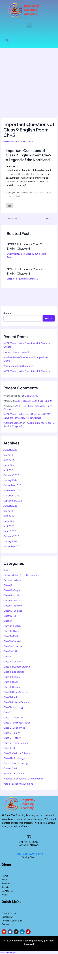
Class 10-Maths (11, 636)
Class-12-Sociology (14, 758)
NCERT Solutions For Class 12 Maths (21, 414)
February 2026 (11, 475)
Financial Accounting (14, 773)
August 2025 (10, 505)
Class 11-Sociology (13, 707)
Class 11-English (11, 676)
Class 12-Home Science (15, 742)
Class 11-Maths (11, 697)
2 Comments (13, 254)
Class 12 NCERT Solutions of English (34, 400)
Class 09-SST (10, 615)
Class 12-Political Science (16, 753)
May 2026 (8, 465)
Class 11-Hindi (10, 681)
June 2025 (8, 515)
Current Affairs (11, 768)
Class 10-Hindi (11, 631)
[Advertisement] (29, 78)
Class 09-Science (12, 610)
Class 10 (11, 278)
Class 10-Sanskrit (12, 641)
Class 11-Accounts (13, 661)
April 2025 (8, 526)
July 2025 (8, 510)
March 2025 (9, 531)
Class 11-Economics (13, 671)
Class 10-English (12, 625)
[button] (29, 25)
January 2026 (10, 480)
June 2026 (8, 459)
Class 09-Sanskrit (12, 605)
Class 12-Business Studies (16, 722)
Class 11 (29, 254)
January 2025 (10, 541)
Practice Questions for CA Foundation (23, 778)
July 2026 (8, 454)
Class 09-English (12, 590)
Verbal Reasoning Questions (18, 365)
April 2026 (8, 470)
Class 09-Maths (11, 600)
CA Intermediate (12, 580)
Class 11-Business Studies (16, 666)
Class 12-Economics (14, 727)
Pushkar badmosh (12, 422)
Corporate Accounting (15, 763)
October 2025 (11, 495)
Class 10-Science (12, 646)
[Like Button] (9, 205)
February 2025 (11, 536)
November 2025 (12, 490)
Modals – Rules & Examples (17, 352)
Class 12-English (11, 732)
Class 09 (7, 585)
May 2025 (8, 520)
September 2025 (12, 500)
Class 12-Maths (11, 748)
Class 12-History (12, 737)
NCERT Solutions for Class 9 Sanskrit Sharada (26, 371)
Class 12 (7, 712)
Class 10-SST (10, 651)
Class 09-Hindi (11, 595)
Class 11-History (11, 687)
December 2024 (12, 546)
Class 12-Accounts (13, 717)
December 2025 (12, 485)
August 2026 (10, 449)
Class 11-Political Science (16, 702)
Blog (23, 254)
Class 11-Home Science (15, 692)
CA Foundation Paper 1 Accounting (21, 575)
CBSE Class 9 (31, 395)
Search (7, 313)
